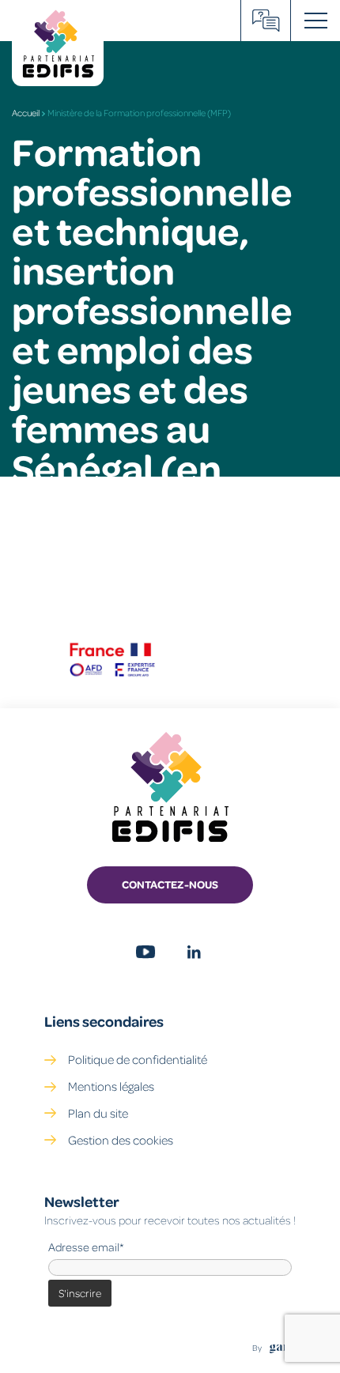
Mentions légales (111, 1086)
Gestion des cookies (120, 1140)
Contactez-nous (170, 884)
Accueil (26, 113)
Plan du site (98, 1113)
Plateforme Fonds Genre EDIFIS (266, 20)
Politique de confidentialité (137, 1059)
